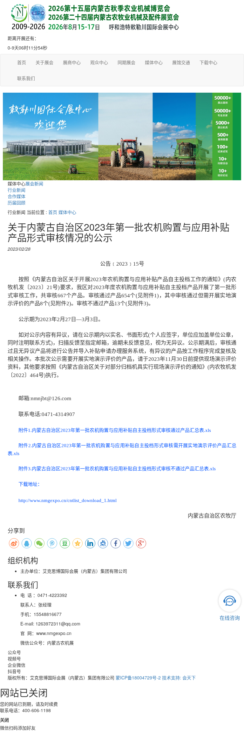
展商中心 (72, 62)
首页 (21, 62)
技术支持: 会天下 (179, 677)
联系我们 (26, 78)
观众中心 (99, 62)
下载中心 (208, 62)
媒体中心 (154, 62)
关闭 (4, 720)
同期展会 (126, 62)
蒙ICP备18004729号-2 (138, 677)
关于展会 (44, 62)
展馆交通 (181, 62)
